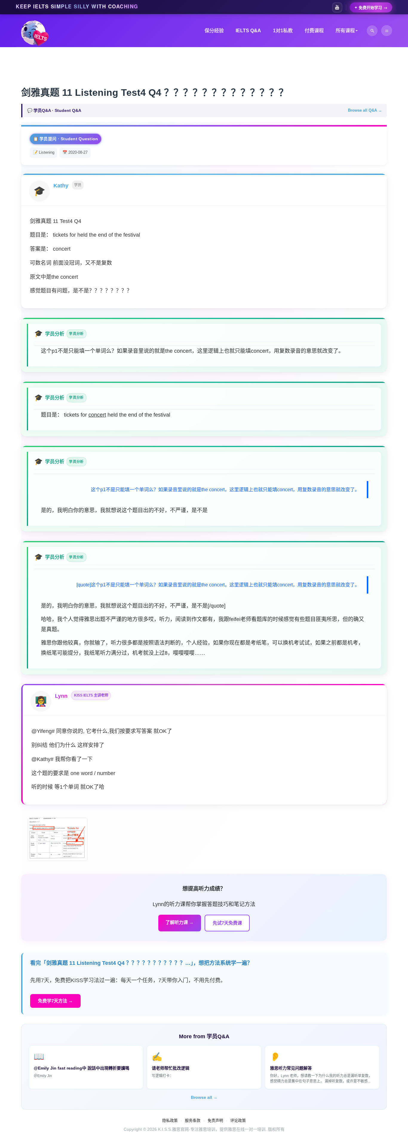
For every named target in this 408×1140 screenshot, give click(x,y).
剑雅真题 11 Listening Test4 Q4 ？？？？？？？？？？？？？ (154, 92)
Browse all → (204, 1097)
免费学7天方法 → (55, 1000)
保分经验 (214, 30)
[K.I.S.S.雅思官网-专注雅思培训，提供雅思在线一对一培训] (35, 33)
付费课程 (314, 30)
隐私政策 (170, 1120)
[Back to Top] (389, 1121)
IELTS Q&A (248, 30)
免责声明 (215, 1120)
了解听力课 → (179, 922)
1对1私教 (283, 30)
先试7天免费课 (227, 922)
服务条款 (192, 1120)
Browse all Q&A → (365, 110)
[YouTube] (337, 7)
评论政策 (238, 1120)
